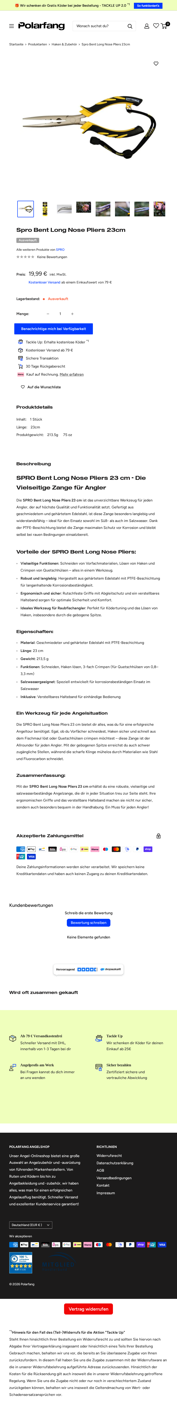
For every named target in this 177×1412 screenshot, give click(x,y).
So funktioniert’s (148, 5)
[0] (164, 26)
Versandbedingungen (114, 1178)
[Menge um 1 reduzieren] (48, 314)
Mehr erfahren (72, 374)
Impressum (106, 1193)
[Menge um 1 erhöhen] (72, 314)
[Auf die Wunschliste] (156, 63)
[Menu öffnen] (11, 26)
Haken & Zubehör (64, 44)
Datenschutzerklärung (115, 1163)
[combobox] (98, 26)
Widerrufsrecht (109, 1155)
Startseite (16, 44)
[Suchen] (130, 26)
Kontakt (103, 1185)
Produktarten (37, 44)
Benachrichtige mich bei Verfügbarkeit (53, 329)
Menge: (22, 314)
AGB (100, 1170)
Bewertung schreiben (88, 922)
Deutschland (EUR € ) (27, 1225)
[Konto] (147, 26)
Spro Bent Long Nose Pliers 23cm (106, 44)
